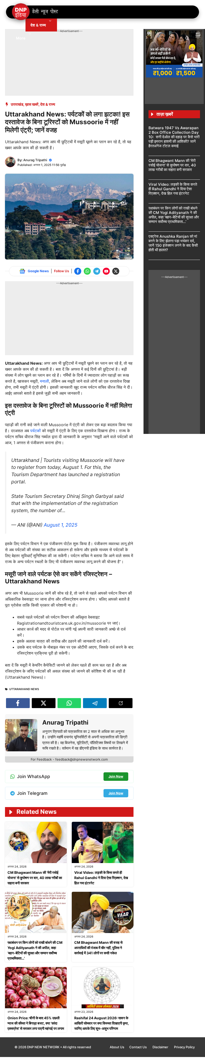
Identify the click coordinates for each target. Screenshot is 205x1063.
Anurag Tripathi (35, 160)
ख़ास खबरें (31, 104)
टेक (183, 25)
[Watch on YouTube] (106, 271)
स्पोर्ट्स (152, 25)
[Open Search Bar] (187, 37)
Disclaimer (160, 1047)
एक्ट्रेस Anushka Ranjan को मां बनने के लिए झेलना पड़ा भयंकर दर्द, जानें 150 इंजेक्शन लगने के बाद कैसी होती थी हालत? (173, 243)
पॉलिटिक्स (68, 25)
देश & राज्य (38, 25)
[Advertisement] (96, 44)
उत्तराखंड (17, 104)
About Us (117, 1047)
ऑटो (134, 25)
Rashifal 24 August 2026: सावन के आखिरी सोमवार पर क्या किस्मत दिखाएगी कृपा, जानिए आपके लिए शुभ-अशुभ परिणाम (101, 1023)
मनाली (44, 381)
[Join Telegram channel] (96, 271)
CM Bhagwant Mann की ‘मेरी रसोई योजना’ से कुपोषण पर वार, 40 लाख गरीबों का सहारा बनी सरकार (35, 877)
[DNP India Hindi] (35, 12)
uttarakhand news (24, 689)
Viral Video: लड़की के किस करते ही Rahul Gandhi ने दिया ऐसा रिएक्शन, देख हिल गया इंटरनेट (101, 877)
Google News (38, 271)
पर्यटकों (36, 430)
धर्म (168, 25)
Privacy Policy (184, 1047)
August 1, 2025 (61, 525)
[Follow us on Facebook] (77, 271)
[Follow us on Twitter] (115, 271)
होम (18, 25)
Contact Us (138, 1047)
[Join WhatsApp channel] (87, 271)
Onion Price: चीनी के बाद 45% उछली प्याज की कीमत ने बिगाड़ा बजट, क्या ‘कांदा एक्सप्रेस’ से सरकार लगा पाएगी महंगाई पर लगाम (36, 1023)
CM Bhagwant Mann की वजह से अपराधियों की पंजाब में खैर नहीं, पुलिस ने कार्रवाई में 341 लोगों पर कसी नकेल (98, 947)
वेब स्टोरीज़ (114, 25)
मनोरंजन (91, 25)
